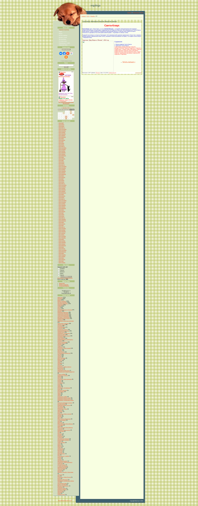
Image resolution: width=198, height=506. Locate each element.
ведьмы (60, 349)
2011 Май (61, 141)
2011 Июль (61, 144)
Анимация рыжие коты (63, 370)
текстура (60, 451)
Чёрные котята (61, 343)
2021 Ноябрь (62, 256)
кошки (59, 299)
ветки (59, 478)
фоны (59, 389)
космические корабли (63, 440)
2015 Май (61, 213)
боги (59, 476)
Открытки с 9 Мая (62, 396)
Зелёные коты (61, 494)
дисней (59, 354)
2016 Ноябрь (62, 230)
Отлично (62, 268)
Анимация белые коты (63, 330)
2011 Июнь (61, 143)
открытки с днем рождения (65, 379)
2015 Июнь (61, 214)
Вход (141, 12)
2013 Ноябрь (62, 188)
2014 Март (61, 194)
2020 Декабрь (62, 254)
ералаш (60, 435)
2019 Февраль (62, 245)
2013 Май (61, 178)
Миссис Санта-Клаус (63, 485)
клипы (59, 385)
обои (59, 421)
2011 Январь (62, 135)
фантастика (61, 431)
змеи (59, 364)
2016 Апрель (62, 223)
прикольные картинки (63, 314)
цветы (59, 417)
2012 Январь (62, 154)
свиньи (59, 355)
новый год (60, 319)
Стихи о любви (61, 374)
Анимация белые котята (64, 430)
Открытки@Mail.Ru (64, 285)
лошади (60, 357)
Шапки (59, 445)
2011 (88, 16)
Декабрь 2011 (66, 107)
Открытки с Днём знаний (64, 348)
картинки (60, 298)
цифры (59, 386)
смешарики (61, 407)
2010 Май (61, 123)
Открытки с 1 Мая (62, 409)
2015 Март (61, 209)
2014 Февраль (62, 192)
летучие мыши (61, 464)
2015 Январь (62, 206)
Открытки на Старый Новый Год (66, 371)
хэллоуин (60, 328)
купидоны (60, 487)
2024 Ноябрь (62, 262)
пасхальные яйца (62, 483)
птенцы (59, 381)
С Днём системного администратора (63, 466)
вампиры (60, 422)
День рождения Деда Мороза (65, 423)
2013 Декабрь (62, 189)
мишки (59, 457)
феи (59, 454)
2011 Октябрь (62, 149)
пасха (59, 392)
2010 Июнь (61, 124)
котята (59, 308)
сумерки (60, 437)
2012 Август (62, 165)
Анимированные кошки (64, 318)
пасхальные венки (62, 461)
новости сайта (61, 334)
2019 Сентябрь (62, 250)
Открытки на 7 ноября (63, 456)
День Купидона (61, 468)
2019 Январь (62, 244)
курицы (59, 441)
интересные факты (63, 329)
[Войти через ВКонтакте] (60, 53)
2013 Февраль (62, 174)
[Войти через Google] (71, 53)
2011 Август (62, 146)
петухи (59, 378)
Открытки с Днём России (64, 477)
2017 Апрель (62, 233)
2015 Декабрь (62, 219)
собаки (59, 306)
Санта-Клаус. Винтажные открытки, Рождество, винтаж (100, 21)
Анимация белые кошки (64, 335)
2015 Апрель (62, 211)
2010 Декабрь (62, 134)
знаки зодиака (61, 442)
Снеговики (60, 425)
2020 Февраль (62, 251)
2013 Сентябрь (62, 185)
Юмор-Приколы (62, 301)
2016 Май (61, 225)
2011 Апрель (62, 140)
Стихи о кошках (62, 420)
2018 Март (61, 239)
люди (59, 395)
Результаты (61, 278)
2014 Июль (61, 197)
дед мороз (60, 406)
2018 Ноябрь (62, 240)
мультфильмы (61, 327)
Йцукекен (98, 72)
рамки (59, 426)
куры (59, 384)
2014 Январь (62, 191)
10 (70, 113)
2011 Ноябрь (62, 151)
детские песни (61, 404)
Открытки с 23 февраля (64, 388)
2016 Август (62, 227)
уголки (59, 458)
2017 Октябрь (62, 236)
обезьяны (60, 411)
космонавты (61, 391)
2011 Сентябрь (62, 147)
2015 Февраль (62, 208)
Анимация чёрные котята (64, 399)
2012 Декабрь (62, 171)
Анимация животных (63, 312)
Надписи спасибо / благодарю (65, 472)
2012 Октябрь (62, 168)
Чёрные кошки (61, 324)
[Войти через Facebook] (64, 53)
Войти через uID (66, 49)
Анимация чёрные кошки (64, 397)
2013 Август (62, 183)
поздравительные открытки (65, 309)
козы (59, 412)
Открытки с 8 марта (63, 375)
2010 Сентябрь (62, 129)
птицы (59, 345)
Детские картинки (62, 302)
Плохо (61, 273)
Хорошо (62, 270)
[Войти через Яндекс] (67, 53)
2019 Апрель (62, 248)
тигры (59, 493)
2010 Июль (61, 126)
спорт (59, 443)
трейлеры (60, 347)
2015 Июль (61, 216)
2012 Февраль (62, 155)
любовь (59, 415)
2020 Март (61, 253)
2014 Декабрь (62, 205)
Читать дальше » (128, 62)
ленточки (60, 474)
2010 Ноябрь (62, 132)
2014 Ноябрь (62, 203)
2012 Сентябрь (62, 166)
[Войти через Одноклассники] (66, 57)
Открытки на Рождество (64, 353)
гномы (59, 447)
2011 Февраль (62, 137)
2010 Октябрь (62, 130)
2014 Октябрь (62, 202)
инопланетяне (61, 453)
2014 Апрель (62, 196)
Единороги (60, 436)
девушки (60, 492)
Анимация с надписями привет (66, 400)
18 (73, 115)
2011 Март (61, 138)
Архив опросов (68, 278)
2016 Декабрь (62, 231)
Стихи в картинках (62, 342)
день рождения (61, 358)
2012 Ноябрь (62, 169)
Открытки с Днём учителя (64, 414)
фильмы (60, 433)
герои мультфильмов (63, 316)
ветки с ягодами (62, 484)
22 (66, 116)
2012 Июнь (61, 161)
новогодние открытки (63, 323)
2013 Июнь (61, 180)
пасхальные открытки (63, 438)
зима (59, 361)
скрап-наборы (61, 338)
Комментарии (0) (112, 72)
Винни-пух (60, 359)
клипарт (60, 311)
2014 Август (62, 199)
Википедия (62, 283)
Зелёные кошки (62, 488)
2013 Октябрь (62, 186)
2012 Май (61, 160)
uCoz (70, 500)
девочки (60, 410)
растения (60, 452)
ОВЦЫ (59, 376)
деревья (60, 459)
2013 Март (61, 175)
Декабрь (92, 16)
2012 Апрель (62, 158)
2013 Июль (61, 182)
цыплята (60, 365)
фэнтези (60, 326)
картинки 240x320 (62, 390)
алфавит (60, 363)
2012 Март (61, 157)
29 (66, 118)
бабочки (60, 446)
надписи (60, 344)
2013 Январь (62, 172)
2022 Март (61, 258)
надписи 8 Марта (62, 489)
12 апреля (60, 383)
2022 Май (61, 261)
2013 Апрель (62, 177)
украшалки (60, 448)
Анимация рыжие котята (64, 405)
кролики (60, 416)
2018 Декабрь (62, 242)
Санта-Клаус (61, 352)
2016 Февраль (62, 220)
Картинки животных (63, 303)
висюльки (60, 450)
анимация (60, 304)
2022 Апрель (62, 259)
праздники (60, 337)
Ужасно (62, 275)
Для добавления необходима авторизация (66, 103)
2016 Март (61, 222)
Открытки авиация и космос (65, 402)
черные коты (61, 332)
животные (60, 297)
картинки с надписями (63, 317)
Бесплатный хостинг (63, 500)
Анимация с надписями (64, 333)
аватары (60, 350)
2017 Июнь (61, 234)
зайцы (59, 394)
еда (58, 432)
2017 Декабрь (62, 237)
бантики (60, 471)
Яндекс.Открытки (63, 284)
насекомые (60, 490)
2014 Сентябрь (62, 200)
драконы (60, 360)
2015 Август (62, 217)
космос (59, 380)
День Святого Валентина (64, 419)
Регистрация (136, 12)
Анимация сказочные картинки (66, 321)
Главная (129, 12)
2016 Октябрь (62, 228)
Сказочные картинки (63, 313)
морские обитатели (63, 479)
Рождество (60, 369)
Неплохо (62, 271)
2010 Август (62, 127)
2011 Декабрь (62, 152)
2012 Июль (61, 163)
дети (59, 307)
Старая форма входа (66, 60)
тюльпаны (60, 469)
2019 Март (61, 247)
